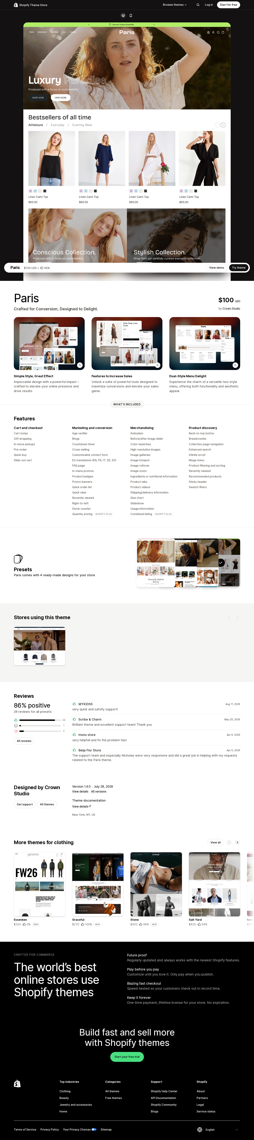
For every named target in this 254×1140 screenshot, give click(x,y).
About (201, 1091)
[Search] (198, 5)
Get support (25, 804)
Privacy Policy (49, 1129)
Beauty (64, 1098)
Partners (202, 1098)
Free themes (113, 1098)
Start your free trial (127, 1056)
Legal (200, 1104)
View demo (216, 267)
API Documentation (163, 1098)
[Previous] (229, 617)
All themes (47, 804)
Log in (209, 4)
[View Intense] (199, 562)
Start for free (228, 4)
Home (63, 1111)
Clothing (64, 1091)
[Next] (237, 617)
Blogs (154, 1111)
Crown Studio (231, 308)
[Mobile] (131, 15)
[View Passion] (155, 562)
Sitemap (106, 1129)
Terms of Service (25, 1129)
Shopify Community (164, 1104)
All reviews (24, 741)
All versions (98, 791)
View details (80, 791)
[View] (39, 647)
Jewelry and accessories (75, 1104)
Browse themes (173, 4)
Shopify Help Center (164, 1091)
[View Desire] (177, 562)
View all (215, 842)
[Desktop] (123, 15)
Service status (206, 1111)
